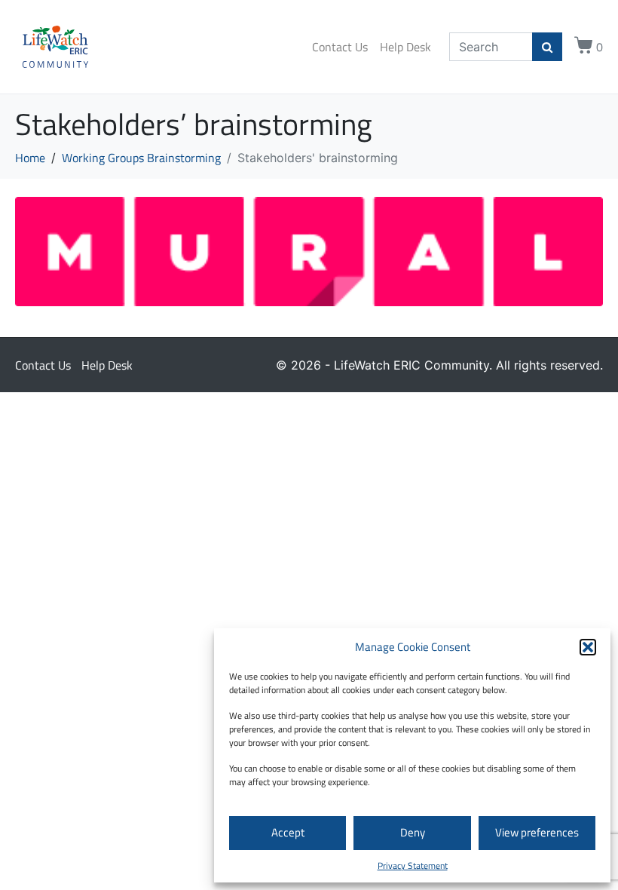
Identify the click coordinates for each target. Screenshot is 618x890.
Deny (412, 832)
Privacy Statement (413, 865)
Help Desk (405, 47)
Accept (287, 832)
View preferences (537, 832)
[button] (587, 647)
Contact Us (340, 47)
